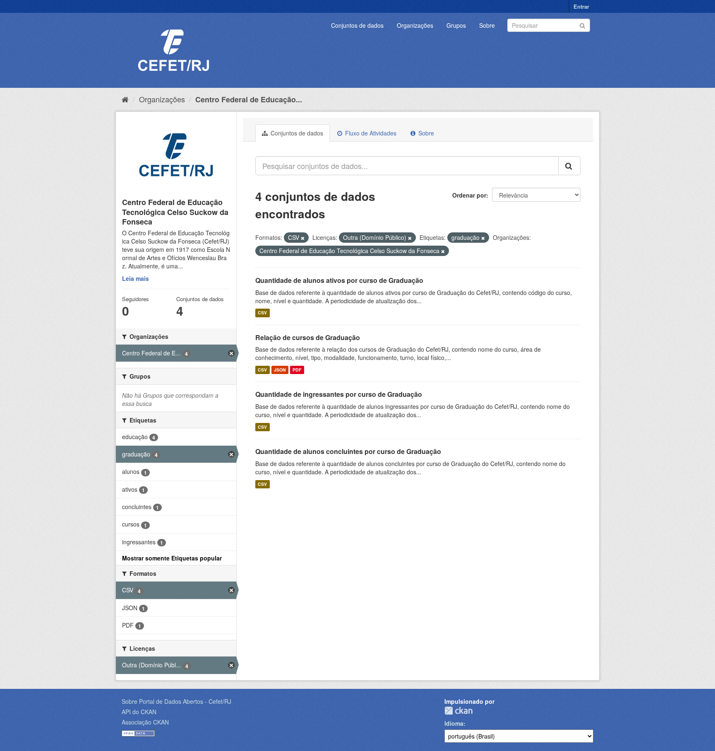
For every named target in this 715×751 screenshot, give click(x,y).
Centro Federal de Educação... (248, 99)
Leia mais (135, 278)
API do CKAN (139, 712)
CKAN (458, 710)
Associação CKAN (145, 722)
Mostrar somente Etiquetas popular (172, 558)
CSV (262, 313)
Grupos (456, 25)
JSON (280, 370)
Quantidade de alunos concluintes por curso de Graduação (348, 451)
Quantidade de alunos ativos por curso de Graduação (339, 280)
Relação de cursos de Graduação (307, 337)
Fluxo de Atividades (369, 133)
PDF (297, 370)
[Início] (125, 99)
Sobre (487, 25)
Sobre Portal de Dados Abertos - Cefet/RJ (176, 701)
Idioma (453, 723)
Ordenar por (469, 195)
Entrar (581, 6)
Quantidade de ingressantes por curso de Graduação (338, 394)
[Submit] (582, 24)
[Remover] (303, 237)
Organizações (415, 25)
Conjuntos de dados (357, 25)
